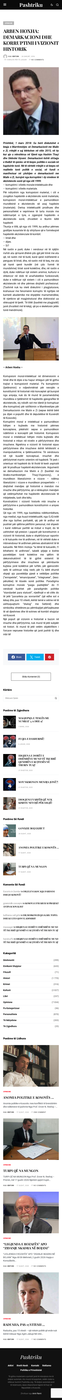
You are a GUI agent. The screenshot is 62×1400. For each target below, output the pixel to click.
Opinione (8, 23)
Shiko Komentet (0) (31, 676)
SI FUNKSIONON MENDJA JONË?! (38, 782)
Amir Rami (36, 1393)
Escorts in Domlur (12, 891)
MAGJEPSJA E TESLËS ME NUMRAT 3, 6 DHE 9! (33, 719)
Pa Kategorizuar (11, 1008)
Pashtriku (31, 4)
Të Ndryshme (10, 1020)
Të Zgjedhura (10, 1026)
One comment (40, 1112)
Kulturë (7, 990)
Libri (5, 996)
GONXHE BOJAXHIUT (31, 828)
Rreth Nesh (22, 1365)
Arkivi (11, 1365)
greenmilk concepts (12, 903)
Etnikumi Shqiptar (12, 966)
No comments (37, 60)
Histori (6, 978)
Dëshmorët (8, 960)
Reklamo (46, 1365)
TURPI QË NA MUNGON (32, 866)
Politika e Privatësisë (31, 1370)
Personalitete (10, 1014)
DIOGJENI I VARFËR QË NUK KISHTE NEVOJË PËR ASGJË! (35, 801)
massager (8, 927)
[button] (5, 5)
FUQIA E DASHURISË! (31, 738)
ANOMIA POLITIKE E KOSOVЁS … (38, 847)
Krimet (6, 984)
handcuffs (8, 939)
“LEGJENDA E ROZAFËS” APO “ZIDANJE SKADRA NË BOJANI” (26, 1246)
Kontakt (35, 1365)
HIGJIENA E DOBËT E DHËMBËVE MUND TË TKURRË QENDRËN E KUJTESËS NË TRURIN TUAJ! (37, 760)
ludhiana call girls (11, 915)
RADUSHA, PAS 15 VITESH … (24, 1324)
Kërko (56, 698)
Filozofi (7, 972)
